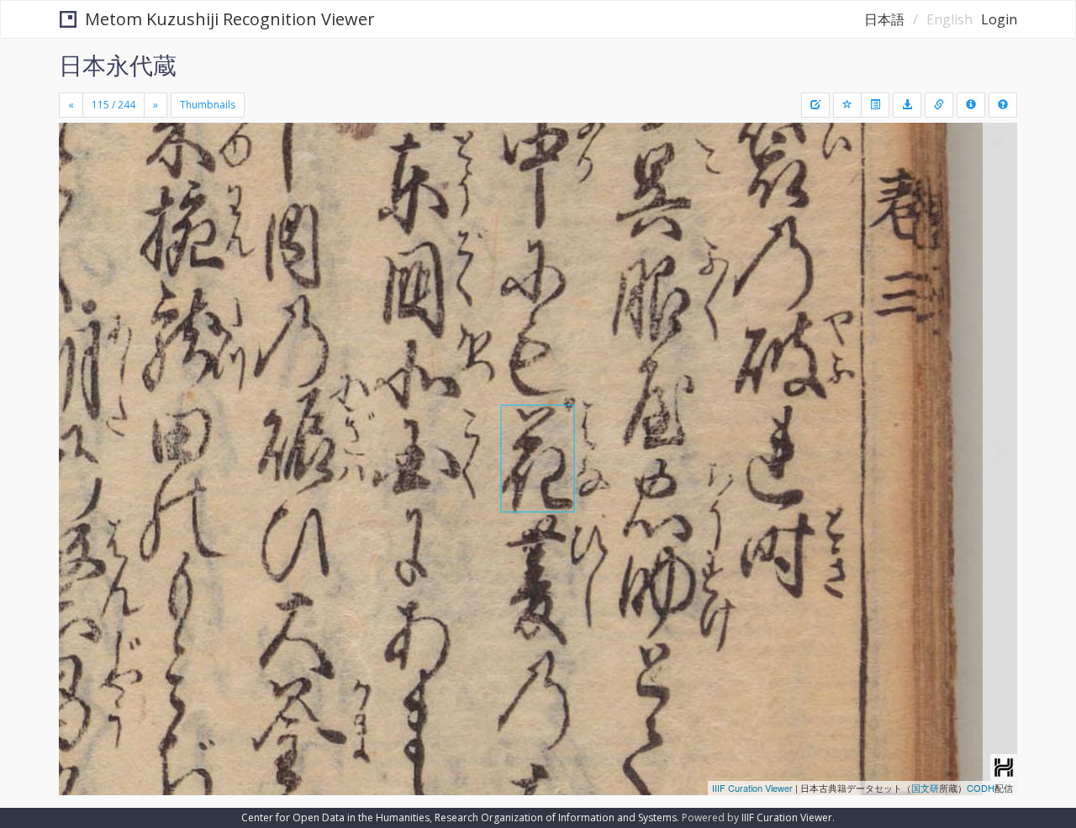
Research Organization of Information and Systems (556, 817)
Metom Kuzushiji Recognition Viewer (230, 19)
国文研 (925, 787)
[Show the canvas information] (939, 105)
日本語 (884, 19)
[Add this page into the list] (847, 105)
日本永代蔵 (118, 65)
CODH (980, 787)
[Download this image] (907, 105)
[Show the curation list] (875, 105)
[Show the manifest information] (971, 105)
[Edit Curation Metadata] (815, 105)
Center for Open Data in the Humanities (335, 817)
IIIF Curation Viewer (752, 787)
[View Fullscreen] (78, 194)
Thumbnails (207, 105)
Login (999, 19)
